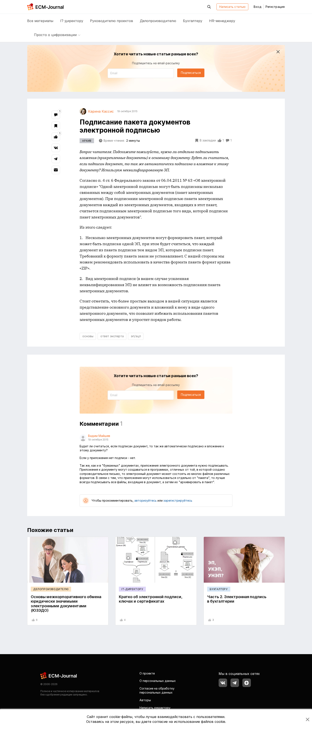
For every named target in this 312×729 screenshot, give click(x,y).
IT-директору (71, 21)
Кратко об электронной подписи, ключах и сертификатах (150, 599)
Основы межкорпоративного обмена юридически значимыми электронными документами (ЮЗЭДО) (66, 604)
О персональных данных (157, 681)
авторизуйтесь (145, 500)
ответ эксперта (112, 336)
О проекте (147, 673)
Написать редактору (154, 707)
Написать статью (232, 6)
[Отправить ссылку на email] (56, 170)
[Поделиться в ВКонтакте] (56, 148)
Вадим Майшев (99, 436)
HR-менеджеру (222, 21)
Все (40, 21)
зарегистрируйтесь (177, 500)
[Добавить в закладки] (56, 126)
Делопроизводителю (158, 21)
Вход (257, 6)
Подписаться (191, 72)
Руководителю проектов (111, 21)
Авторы (145, 700)
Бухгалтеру (192, 21)
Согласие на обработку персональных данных (156, 690)
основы (87, 336)
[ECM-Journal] (58, 675)
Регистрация (275, 6)
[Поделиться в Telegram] (56, 159)
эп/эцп (136, 336)
